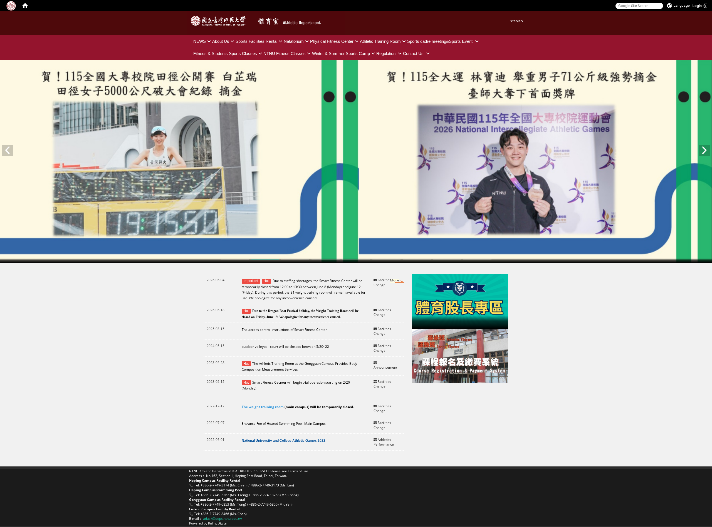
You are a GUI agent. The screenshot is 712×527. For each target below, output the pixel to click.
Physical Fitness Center (331, 41)
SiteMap (516, 21)
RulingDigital (218, 523)
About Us (220, 41)
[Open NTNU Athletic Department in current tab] (219, 21)
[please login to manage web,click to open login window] (11, 5)
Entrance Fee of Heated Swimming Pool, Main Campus (284, 423)
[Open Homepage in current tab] (25, 5)
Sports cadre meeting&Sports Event (440, 41)
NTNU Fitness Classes (284, 53)
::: (507, 20)
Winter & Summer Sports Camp (341, 53)
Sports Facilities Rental (256, 41)
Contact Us (414, 53)
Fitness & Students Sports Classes (225, 53)
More (389, 281)
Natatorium (294, 41)
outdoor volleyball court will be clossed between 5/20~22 (286, 346)
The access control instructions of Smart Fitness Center (284, 329)
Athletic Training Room (380, 41)
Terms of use (298, 471)
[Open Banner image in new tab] (460, 301)
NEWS (199, 41)
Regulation (386, 53)
